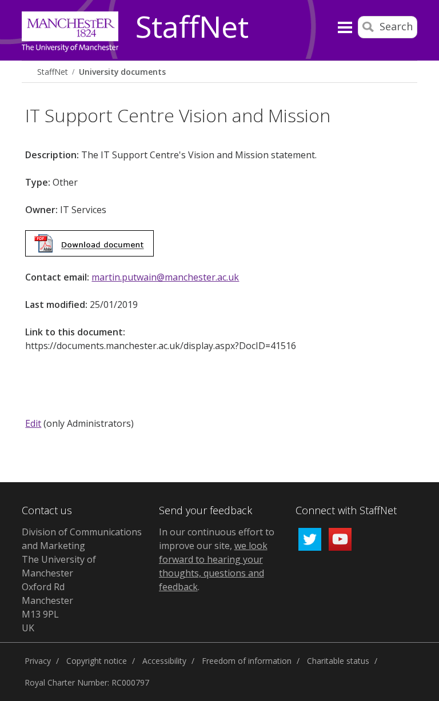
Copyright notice (96, 660)
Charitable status (338, 660)
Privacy (38, 660)
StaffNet (192, 27)
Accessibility (164, 660)
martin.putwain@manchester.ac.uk (165, 277)
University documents (122, 71)
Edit (33, 423)
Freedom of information (247, 660)
